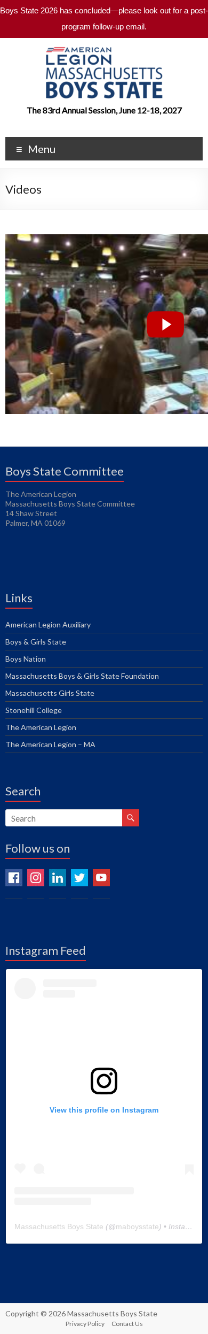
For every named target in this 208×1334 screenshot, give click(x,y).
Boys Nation (25, 658)
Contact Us (127, 1324)
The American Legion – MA (50, 744)
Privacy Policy (85, 1324)
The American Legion (40, 727)
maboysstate (137, 1226)
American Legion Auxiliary (48, 624)
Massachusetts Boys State (58, 1226)
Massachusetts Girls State (49, 692)
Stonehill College (33, 710)
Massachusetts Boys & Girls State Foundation (82, 675)
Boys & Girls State (35, 641)
